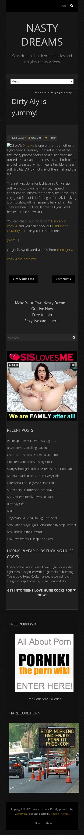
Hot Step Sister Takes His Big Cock (29, 462)
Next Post (62, 279)
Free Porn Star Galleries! (44, 699)
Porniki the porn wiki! (22, 259)
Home (38, 92)
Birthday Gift (15, 504)
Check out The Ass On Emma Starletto (32, 455)
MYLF (10, 511)
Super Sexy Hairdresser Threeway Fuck (33, 490)
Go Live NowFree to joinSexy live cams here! (42, 314)
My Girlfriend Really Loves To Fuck (30, 497)
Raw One (36, 137)
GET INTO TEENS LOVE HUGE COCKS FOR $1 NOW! (42, 592)
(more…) (13, 240)
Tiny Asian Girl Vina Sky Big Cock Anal (32, 518)
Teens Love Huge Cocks (23, 576)
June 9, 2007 (18, 137)
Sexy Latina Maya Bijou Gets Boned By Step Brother (41, 525)
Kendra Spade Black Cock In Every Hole (33, 476)
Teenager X (65, 249)
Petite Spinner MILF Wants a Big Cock (32, 441)
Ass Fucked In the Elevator (24, 532)
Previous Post (24, 279)
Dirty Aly (28, 145)
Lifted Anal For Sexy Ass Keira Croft (30, 483)
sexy (46, 92)
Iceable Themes (60, 813)
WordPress (21, 813)
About (49, 823)
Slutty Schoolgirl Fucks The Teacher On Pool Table (40, 469)
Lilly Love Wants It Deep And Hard (30, 539)
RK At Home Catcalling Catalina (28, 448)
